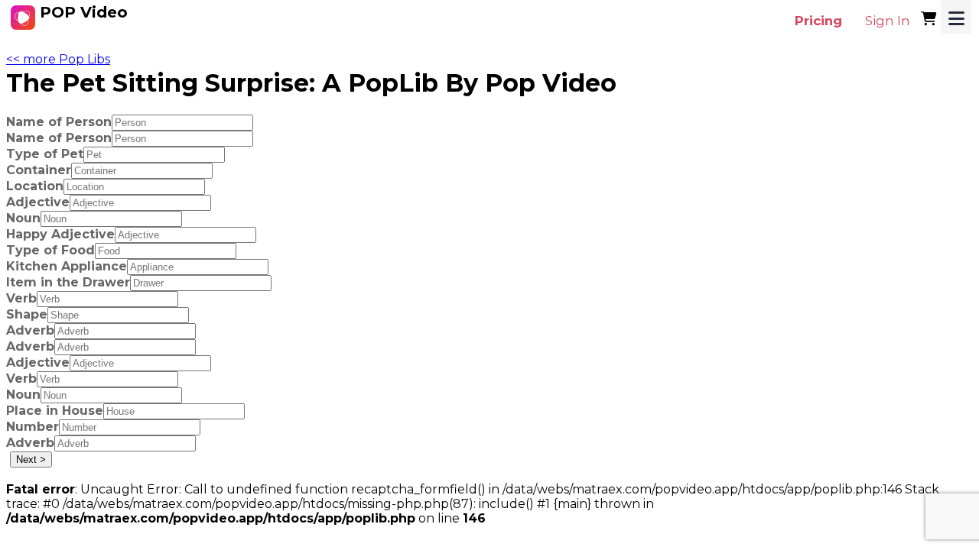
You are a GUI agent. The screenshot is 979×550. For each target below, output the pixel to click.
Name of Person (59, 122)
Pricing (818, 20)
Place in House (54, 410)
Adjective (38, 202)
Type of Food (50, 250)
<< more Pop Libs (58, 59)
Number (32, 426)
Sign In (887, 20)
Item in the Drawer (68, 282)
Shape (26, 314)
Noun (23, 218)
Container (38, 170)
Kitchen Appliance (66, 266)
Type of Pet (44, 154)
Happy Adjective (60, 234)
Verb (21, 298)
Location (34, 186)
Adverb (30, 330)
